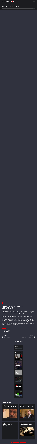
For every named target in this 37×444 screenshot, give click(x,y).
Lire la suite (4, 420)
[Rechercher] (34, 8)
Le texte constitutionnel (6, 330)
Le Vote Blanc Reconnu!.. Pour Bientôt (18, 380)
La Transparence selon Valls (18, 373)
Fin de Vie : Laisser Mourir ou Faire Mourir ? (27, 407)
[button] (3, 1)
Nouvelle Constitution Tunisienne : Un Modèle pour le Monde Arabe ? (18, 365)
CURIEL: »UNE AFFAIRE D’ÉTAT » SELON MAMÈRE (9, 407)
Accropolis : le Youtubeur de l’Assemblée (18, 394)
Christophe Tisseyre (5, 309)
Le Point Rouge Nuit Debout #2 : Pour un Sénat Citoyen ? (18, 357)
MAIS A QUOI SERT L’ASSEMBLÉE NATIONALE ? (18, 387)
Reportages (4, 405)
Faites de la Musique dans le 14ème (26, 425)
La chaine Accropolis (6, 331)
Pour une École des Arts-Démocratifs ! (8, 425)
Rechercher (16, 346)
